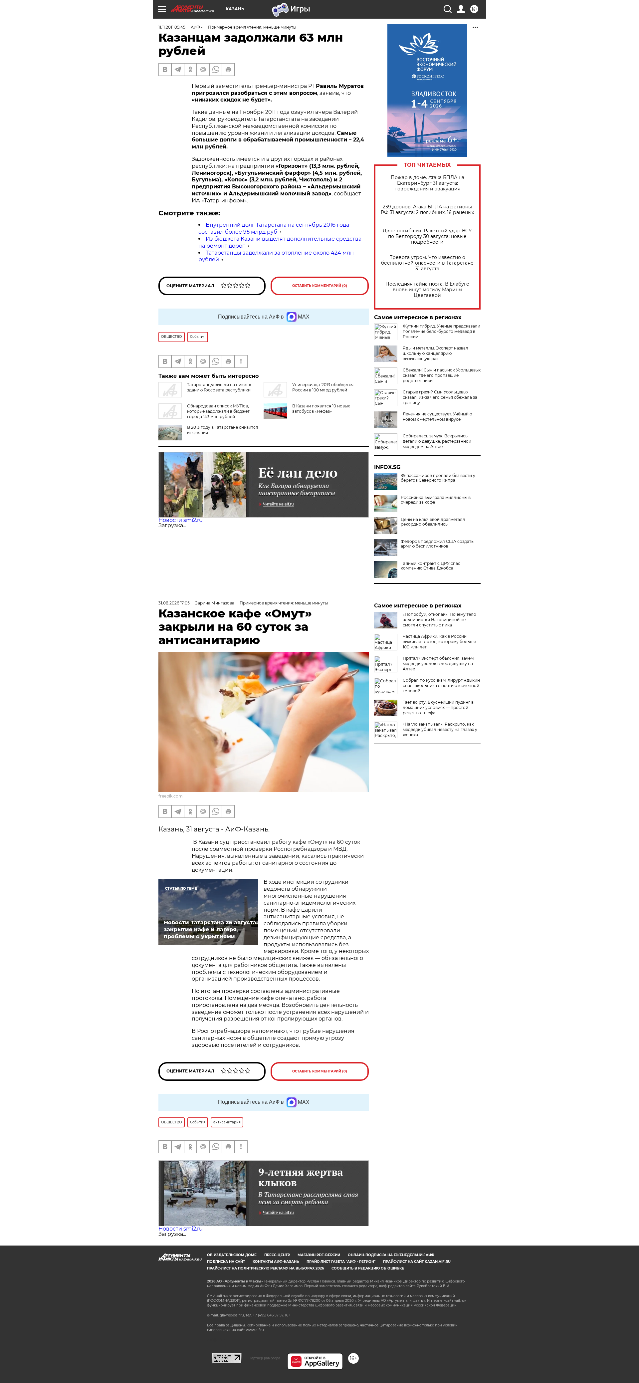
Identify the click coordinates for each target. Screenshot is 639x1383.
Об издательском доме (232, 1255)
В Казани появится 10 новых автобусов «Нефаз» (321, 408)
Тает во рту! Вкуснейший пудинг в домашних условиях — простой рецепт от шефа (438, 707)
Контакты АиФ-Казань (276, 1262)
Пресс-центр (277, 1255)
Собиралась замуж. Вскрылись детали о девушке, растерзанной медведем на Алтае (437, 441)
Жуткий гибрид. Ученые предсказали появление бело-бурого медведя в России (441, 331)
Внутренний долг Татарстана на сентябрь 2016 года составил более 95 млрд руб (273, 228)
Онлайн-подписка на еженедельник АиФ (391, 1255)
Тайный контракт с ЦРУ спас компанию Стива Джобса (430, 566)
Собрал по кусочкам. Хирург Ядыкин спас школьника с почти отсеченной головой (441, 685)
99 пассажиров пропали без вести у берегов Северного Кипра (438, 478)
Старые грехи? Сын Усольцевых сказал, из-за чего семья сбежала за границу (440, 397)
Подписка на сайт (226, 1262)
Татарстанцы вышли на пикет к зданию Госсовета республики (219, 387)
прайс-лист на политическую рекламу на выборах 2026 (265, 1268)
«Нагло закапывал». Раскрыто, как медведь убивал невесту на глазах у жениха (440, 729)
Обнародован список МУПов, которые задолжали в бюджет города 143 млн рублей (218, 411)
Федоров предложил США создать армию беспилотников (437, 544)
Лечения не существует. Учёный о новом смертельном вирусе (437, 416)
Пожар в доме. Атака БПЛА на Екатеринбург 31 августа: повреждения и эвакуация (427, 183)
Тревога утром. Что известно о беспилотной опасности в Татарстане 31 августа (427, 263)
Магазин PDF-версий (319, 1255)
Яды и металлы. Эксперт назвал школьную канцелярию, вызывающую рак (435, 353)
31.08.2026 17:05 (174, 602)
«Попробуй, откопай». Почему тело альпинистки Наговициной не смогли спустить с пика (439, 619)
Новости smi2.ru (180, 520)
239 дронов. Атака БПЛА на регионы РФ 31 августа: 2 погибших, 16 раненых (427, 209)
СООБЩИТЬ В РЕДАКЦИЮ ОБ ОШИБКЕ (367, 1268)
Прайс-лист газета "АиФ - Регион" (341, 1262)
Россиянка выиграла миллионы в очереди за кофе (436, 500)
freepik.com (170, 796)
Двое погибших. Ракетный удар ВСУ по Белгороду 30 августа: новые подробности (427, 236)
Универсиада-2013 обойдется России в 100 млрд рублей (322, 387)
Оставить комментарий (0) (319, 286)
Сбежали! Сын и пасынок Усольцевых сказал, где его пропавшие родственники (442, 375)
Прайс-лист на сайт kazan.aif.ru (417, 1262)
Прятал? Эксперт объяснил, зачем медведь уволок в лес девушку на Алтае (438, 663)
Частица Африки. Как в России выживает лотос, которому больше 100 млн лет (439, 641)
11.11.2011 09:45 (171, 27)
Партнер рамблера (264, 1358)
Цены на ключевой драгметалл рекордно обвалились (433, 522)
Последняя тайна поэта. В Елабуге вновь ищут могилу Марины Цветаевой (427, 289)
